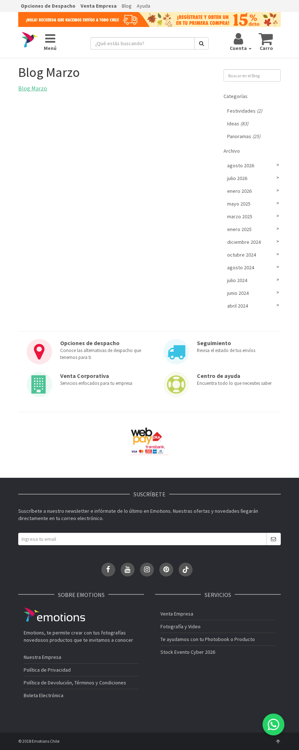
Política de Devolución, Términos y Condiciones (75, 682)
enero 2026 (239, 191)
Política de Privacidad (47, 670)
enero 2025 (239, 229)
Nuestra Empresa (42, 657)
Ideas (237, 123)
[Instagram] (147, 570)
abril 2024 (237, 305)
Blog (127, 6)
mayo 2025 (239, 203)
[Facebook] (108, 570)
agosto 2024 (240, 267)
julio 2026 (237, 178)
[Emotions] (30, 39)
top (278, 741)
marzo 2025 (239, 216)
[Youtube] (128, 570)
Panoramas (243, 136)
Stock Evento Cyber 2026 (187, 652)
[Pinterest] (166, 570)
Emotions (54, 615)
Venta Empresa (99, 6)
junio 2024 (238, 293)
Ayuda (143, 6)
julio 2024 (237, 280)
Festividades (244, 111)
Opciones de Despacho (48, 6)
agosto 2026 (240, 165)
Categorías (236, 96)
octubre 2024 (241, 254)
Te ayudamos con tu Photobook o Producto (207, 639)
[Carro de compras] (266, 38)
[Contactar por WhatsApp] (273, 724)
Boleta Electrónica (43, 695)
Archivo (232, 151)
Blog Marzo (32, 88)
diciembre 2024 (244, 242)
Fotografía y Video (180, 626)
